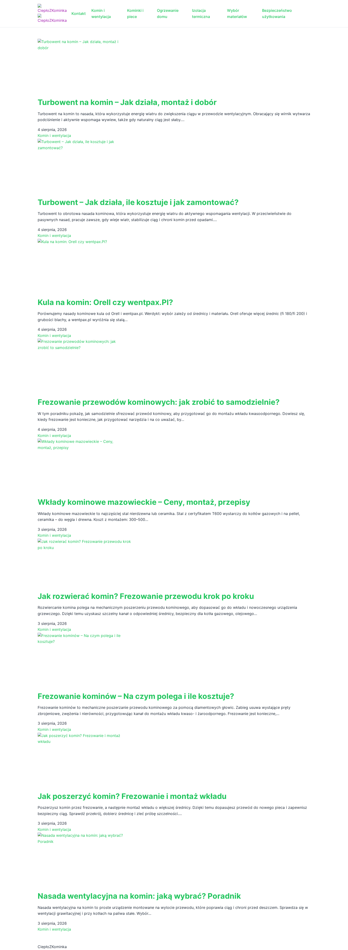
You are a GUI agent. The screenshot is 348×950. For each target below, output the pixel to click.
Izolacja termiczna (201, 13)
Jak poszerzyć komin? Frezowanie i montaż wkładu (132, 796)
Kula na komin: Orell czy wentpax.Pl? (105, 302)
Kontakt (78, 13)
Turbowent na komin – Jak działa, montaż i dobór (127, 102)
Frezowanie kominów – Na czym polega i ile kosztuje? (136, 696)
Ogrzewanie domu (167, 13)
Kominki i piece (135, 13)
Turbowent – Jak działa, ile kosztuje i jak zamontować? (138, 202)
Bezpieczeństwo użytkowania (277, 13)
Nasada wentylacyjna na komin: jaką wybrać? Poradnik (139, 896)
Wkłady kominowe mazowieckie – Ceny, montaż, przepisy (144, 502)
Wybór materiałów (237, 13)
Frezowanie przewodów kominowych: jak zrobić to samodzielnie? (159, 402)
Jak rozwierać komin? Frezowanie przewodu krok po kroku (146, 596)
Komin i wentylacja (101, 13)
